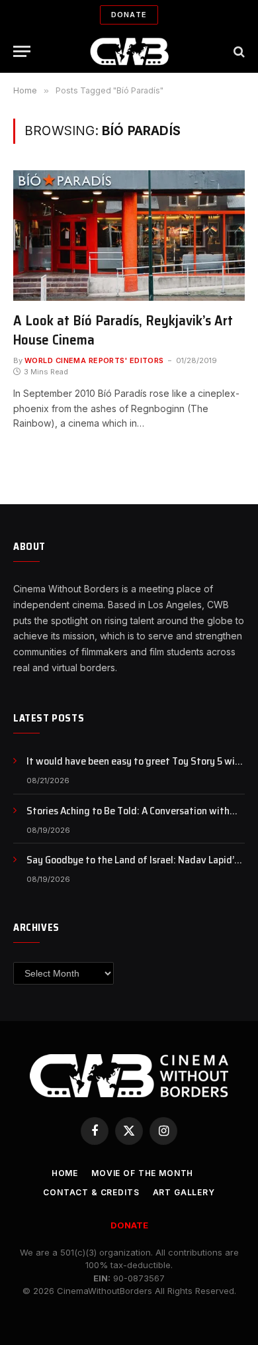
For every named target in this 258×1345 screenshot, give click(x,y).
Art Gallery (184, 1192)
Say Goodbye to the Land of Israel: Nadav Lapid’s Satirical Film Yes (132, 867)
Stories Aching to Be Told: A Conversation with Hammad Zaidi (128, 818)
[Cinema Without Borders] (129, 51)
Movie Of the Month (142, 1173)
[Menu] (21, 51)
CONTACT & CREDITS (91, 1192)
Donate (129, 14)
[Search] (238, 51)
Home (65, 1173)
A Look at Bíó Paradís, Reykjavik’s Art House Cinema (123, 329)
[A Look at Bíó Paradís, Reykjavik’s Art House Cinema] (129, 235)
